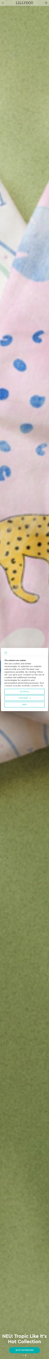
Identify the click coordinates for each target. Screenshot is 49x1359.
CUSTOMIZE (23, 698)
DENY (24, 704)
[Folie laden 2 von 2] (26, 1355)
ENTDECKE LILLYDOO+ (24, 1350)
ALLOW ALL (24, 691)
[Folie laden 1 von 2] (23, 1355)
